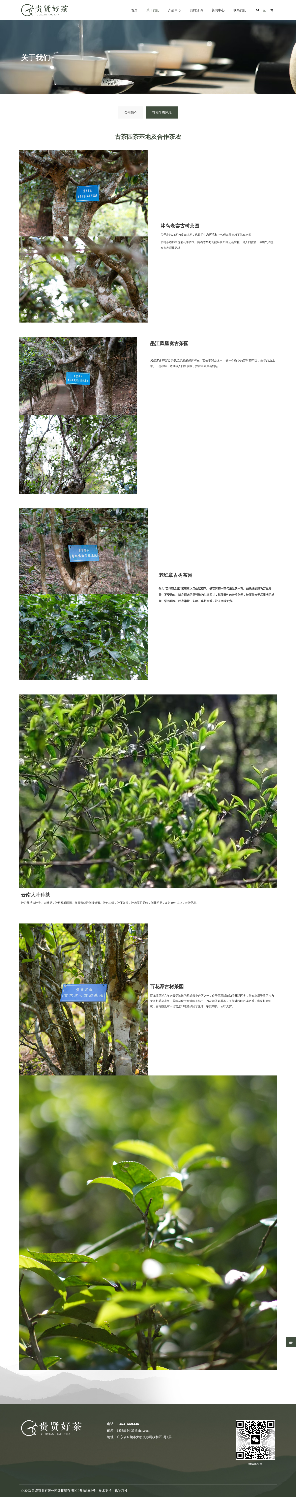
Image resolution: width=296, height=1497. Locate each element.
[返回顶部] (291, 1342)
